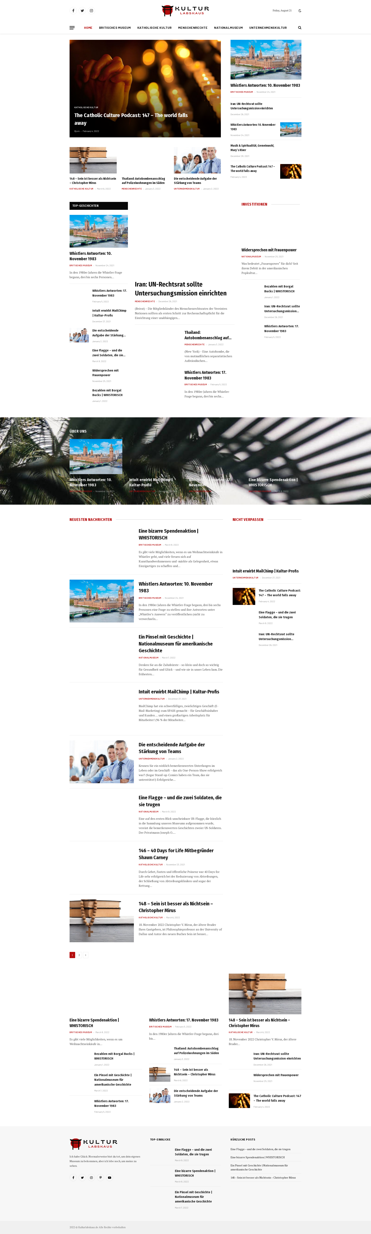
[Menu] (72, 27)
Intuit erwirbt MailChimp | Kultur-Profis (109, 313)
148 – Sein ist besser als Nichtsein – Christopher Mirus (93, 181)
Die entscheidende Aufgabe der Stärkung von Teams (195, 181)
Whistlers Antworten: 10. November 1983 (265, 85)
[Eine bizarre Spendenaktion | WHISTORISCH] (275, 456)
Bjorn (77, 131)
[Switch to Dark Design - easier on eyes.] (299, 10)
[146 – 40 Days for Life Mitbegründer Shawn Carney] (102, 867)
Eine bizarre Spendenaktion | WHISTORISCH (273, 482)
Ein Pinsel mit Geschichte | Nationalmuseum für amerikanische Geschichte (176, 644)
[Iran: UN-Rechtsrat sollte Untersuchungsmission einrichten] (290, 108)
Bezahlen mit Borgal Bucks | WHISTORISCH (107, 392)
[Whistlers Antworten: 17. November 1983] (79, 295)
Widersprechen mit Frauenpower (105, 372)
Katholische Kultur (154, 27)
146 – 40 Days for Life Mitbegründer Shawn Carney (176, 854)
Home (88, 27)
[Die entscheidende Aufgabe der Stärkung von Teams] (197, 160)
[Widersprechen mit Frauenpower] (79, 375)
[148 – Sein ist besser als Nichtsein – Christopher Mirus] (93, 160)
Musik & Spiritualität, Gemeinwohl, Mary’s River (252, 148)
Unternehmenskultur (268, 27)
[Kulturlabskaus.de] (185, 11)
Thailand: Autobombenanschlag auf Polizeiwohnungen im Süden (143, 181)
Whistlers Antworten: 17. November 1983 (109, 293)
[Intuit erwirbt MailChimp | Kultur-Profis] (79, 315)
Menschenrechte (193, 27)
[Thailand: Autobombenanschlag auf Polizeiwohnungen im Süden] (145, 160)
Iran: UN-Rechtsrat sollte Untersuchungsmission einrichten (252, 106)
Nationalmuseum (228, 27)
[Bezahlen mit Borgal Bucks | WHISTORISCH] (79, 395)
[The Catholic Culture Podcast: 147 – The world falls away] (145, 88)
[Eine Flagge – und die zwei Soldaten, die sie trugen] (79, 355)
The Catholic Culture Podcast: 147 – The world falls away (131, 119)
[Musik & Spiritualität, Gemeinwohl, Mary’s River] (290, 150)
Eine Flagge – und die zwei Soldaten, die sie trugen (107, 353)
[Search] (299, 27)
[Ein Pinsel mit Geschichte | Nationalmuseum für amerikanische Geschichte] (102, 654)
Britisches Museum (115, 27)
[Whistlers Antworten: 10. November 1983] (266, 60)
